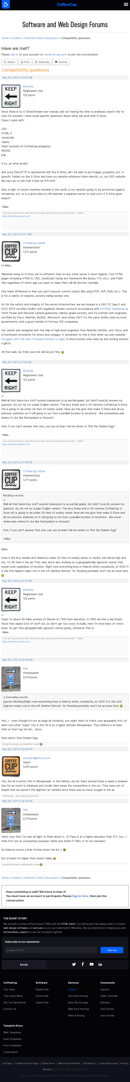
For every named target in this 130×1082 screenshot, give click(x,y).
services (38, 927)
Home (5, 38)
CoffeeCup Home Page (26, 1063)
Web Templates (12, 1032)
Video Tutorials (108, 995)
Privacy (124, 1063)
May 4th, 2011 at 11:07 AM (16, 234)
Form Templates (12, 1045)
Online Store (48, 1063)
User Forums (107, 1008)
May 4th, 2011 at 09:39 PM (17, 749)
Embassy (105, 1002)
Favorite (62, 62)
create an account (55, 54)
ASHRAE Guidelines (112, 308)
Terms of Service (96, 1075)
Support (105, 989)
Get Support (89, 1063)
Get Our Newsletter (14, 1002)
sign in (14, 54)
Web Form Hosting (78, 1008)
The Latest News (13, 995)
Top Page (7, 1063)
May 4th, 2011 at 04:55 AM (17, 77)
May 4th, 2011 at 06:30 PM (17, 659)
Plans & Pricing (76, 1015)
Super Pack (42, 1002)
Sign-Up (111, 950)
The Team (9, 989)
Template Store (13, 1025)
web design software (15, 927)
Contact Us (9, 1008)
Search (10, 62)
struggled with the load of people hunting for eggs (33, 339)
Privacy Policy (76, 1075)
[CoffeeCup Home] (67, 5)
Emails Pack (42, 989)
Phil (25, 668)
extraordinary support (15, 931)
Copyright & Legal (108, 1063)
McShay (28, 86)
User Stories (107, 1015)
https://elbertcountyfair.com (16, 216)
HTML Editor (68, 923)
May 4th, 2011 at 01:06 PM (17, 462)
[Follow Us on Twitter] (74, 964)
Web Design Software (69, 1063)
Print (26, 62)
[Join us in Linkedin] (100, 964)
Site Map (47, 1069)
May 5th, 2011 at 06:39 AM (17, 801)
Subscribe (43, 62)
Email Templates (12, 1039)
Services (73, 982)
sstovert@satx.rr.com (36, 758)
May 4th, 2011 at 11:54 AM (16, 362)
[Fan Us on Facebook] (82, 964)
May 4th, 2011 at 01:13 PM (16, 581)
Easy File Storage (78, 1002)
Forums (16, 38)
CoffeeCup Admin (34, 243)
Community (107, 982)
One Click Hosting (78, 995)
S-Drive (72, 989)
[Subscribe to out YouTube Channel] (91, 964)
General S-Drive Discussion (41, 38)
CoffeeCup (10, 982)
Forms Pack (42, 995)
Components (10, 1052)
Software (41, 982)
